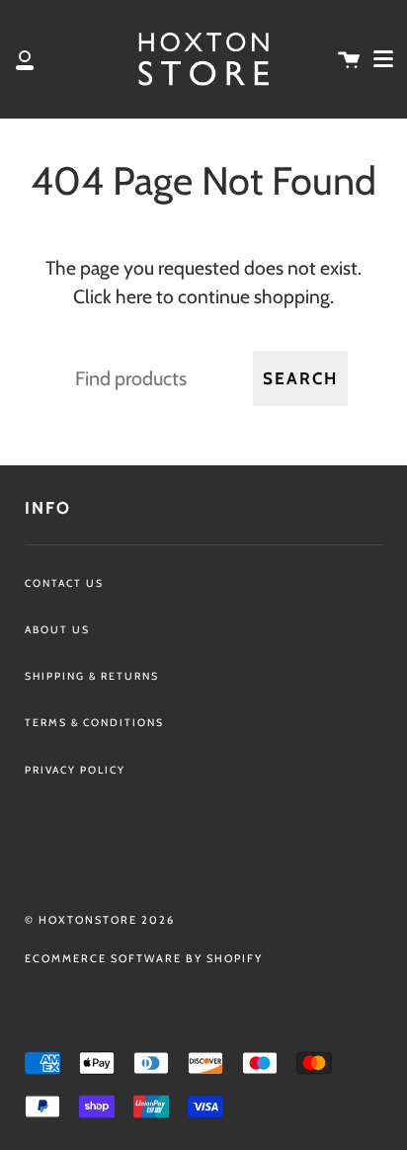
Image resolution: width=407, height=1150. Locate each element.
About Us (57, 629)
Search (300, 378)
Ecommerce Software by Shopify (144, 958)
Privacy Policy (75, 770)
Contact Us (64, 583)
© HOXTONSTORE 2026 (100, 920)
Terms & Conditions (94, 722)
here (134, 296)
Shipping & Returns (92, 676)
